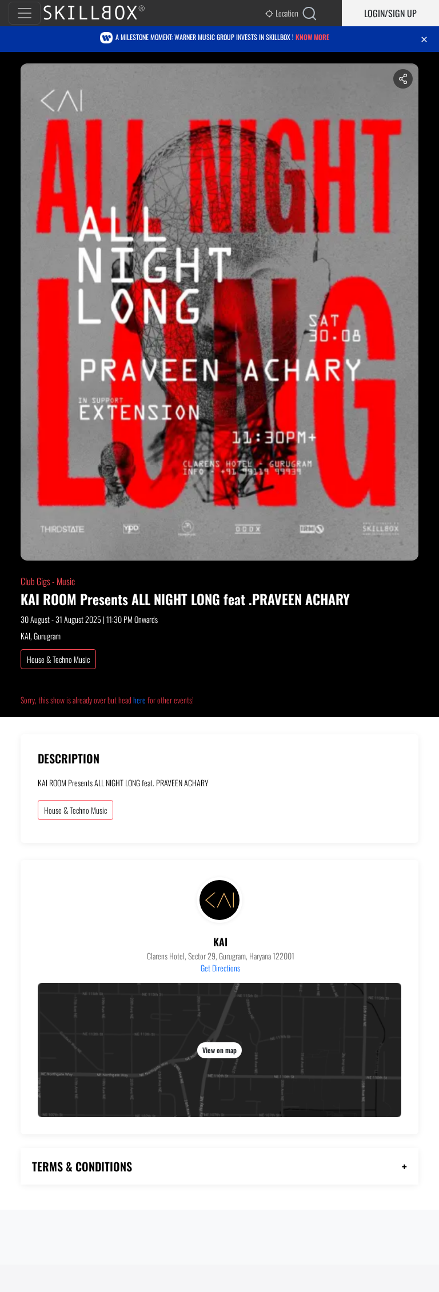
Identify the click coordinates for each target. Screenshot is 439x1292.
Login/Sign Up (390, 13)
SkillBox (103, 13)
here (139, 700)
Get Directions (220, 968)
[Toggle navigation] (25, 13)
